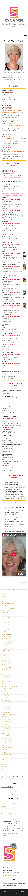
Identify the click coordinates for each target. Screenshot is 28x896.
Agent (2, 592)
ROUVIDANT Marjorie (7, 731)
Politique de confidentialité (7, 762)
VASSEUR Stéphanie (7, 747)
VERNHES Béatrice (6, 752)
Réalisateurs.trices (5, 764)
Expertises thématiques (6, 599)
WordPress (17, 891)
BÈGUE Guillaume (6, 620)
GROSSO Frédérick (6, 665)
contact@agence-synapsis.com (10, 875)
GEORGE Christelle (6, 660)
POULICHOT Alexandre (7, 721)
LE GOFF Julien (5, 691)
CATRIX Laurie (5, 632)
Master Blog (14, 893)
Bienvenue (3, 594)
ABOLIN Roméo (6, 606)
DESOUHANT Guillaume (8, 648)
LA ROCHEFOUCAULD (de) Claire (10, 686)
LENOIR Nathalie (6, 695)
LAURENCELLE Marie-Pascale (9, 688)
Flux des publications (6, 808)
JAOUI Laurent (5, 676)
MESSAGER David (6, 702)
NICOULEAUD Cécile (7, 712)
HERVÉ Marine (5, 669)
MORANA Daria (6, 707)
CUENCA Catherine (6, 636)
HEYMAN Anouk (6, 672)
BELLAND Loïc (5, 622)
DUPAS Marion (5, 650)
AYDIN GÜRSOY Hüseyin (8, 613)
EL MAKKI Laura (6, 653)
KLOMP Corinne (6, 681)
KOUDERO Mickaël (6, 684)
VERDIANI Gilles (6, 750)
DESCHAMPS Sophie (7, 646)
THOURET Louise (6, 740)
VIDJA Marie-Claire (6, 754)
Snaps (2, 769)
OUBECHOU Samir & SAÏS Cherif (10, 714)
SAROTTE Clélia (5, 733)
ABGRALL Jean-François (8, 603)
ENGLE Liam (5, 655)
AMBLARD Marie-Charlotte (8, 608)
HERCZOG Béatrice (6, 667)
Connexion (3, 806)
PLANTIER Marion (6, 719)
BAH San (4, 615)
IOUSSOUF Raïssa (6, 674)
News (2, 759)
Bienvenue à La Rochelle (7, 776)
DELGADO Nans (6, 643)
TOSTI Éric (4, 743)
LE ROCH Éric (5, 693)
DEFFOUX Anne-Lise (7, 641)
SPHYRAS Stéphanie (7, 738)
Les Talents (4, 601)
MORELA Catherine (6, 709)
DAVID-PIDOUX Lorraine (8, 639)
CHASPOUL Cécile (6, 634)
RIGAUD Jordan (6, 724)
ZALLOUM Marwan (7, 757)
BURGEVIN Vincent (6, 629)
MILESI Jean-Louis (6, 705)
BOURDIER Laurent (7, 627)
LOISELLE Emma (6, 698)
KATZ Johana (5, 679)
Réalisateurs (4, 779)
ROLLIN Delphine (6, 728)
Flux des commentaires (6, 811)
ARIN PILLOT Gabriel (7, 610)
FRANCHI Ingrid (6, 658)
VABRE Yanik (5, 745)
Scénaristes (4, 766)
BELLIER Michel (6, 624)
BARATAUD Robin (6, 617)
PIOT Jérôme (5, 717)
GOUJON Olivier (6, 662)
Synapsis (14, 20)
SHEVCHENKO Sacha (7, 736)
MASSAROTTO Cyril (6, 700)
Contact (3, 596)
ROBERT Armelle (6, 726)
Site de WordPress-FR (6, 813)
